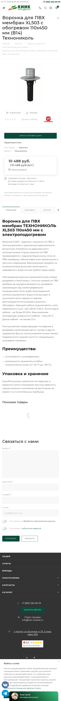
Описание (11, 210)
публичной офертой (31, 528)
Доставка (30, 210)
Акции (6, 556)
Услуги (6, 563)
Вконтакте (27, 658)
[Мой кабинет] (51, 8)
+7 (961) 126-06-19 (51, 2)
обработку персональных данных (39, 521)
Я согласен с (25, 528)
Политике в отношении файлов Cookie (22, 688)
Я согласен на (32, 521)
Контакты (8, 585)
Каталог (7, 592)
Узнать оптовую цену (30, 136)
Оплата (47, 210)
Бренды (7, 571)
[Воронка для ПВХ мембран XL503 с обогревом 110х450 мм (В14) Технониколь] (30, 84)
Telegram (34, 658)
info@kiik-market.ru (32, 620)
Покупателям (10, 578)
